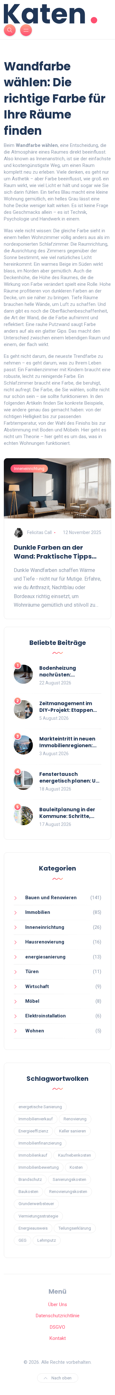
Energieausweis (33, 1228)
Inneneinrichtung (29, 468)
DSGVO (57, 1327)
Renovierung (75, 1119)
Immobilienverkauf (36, 1119)
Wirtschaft (37, 986)
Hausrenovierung (44, 942)
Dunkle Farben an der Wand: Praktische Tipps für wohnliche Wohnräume (57, 552)
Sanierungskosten (69, 1179)
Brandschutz (30, 1179)
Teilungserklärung (74, 1228)
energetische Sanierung (40, 1106)
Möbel (32, 1001)
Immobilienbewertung (39, 1167)
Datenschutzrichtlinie (58, 1316)
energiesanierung (45, 957)
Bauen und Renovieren (51, 897)
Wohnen (34, 1031)
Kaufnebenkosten (74, 1155)
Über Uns (57, 1304)
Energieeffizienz (33, 1131)
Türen (32, 971)
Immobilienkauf (33, 1155)
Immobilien (37, 912)
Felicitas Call (39, 532)
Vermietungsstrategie (38, 1216)
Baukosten (28, 1191)
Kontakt (58, 1338)
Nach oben (61, 1378)
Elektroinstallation (45, 1016)
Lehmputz (46, 1240)
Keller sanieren (72, 1131)
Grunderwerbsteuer (36, 1203)
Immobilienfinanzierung (40, 1143)
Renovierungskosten (68, 1191)
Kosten (76, 1167)
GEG (23, 1240)
